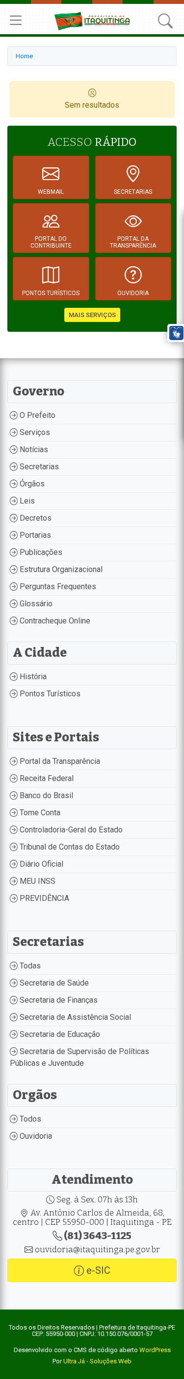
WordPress (155, 1350)
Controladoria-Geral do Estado (70, 829)
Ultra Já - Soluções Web (97, 1361)
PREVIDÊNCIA (43, 898)
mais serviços (92, 315)
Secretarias (38, 466)
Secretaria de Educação (59, 1034)
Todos (29, 1119)
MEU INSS (36, 881)
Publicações (40, 552)
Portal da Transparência (59, 761)
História (32, 676)
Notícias (33, 449)
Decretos (35, 518)
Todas (29, 965)
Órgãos (31, 483)
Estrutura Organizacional (60, 569)
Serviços (34, 432)
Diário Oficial (40, 864)
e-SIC (97, 1270)
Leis (26, 501)
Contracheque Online (54, 620)
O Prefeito (36, 415)
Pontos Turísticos (49, 693)
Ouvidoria (35, 1136)
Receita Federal (46, 778)
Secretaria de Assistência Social (74, 1017)
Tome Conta (39, 812)
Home (24, 56)
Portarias (34, 535)
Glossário (35, 603)
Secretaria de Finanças (58, 1000)
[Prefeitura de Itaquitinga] (92, 19)
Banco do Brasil (45, 795)
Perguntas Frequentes (57, 586)
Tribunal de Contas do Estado (69, 846)
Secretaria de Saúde (53, 983)
